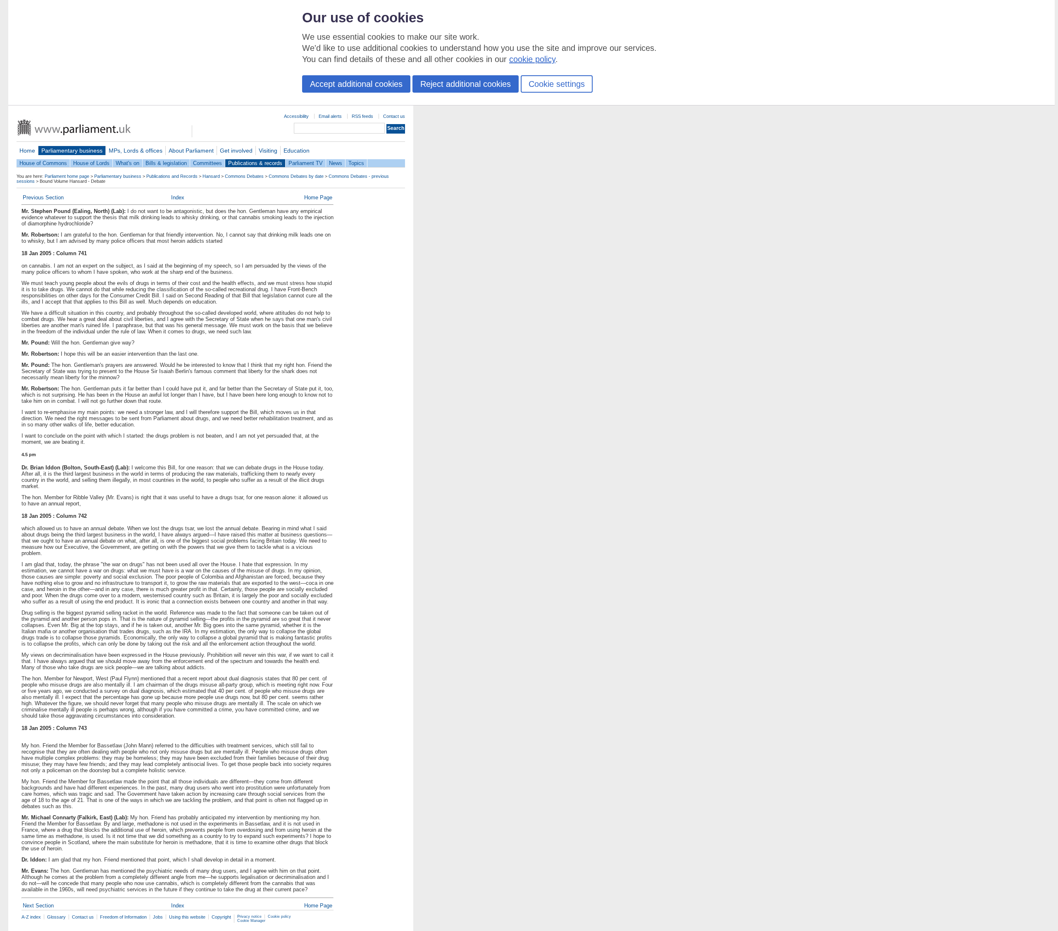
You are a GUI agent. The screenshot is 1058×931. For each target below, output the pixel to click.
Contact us (394, 116)
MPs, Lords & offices (135, 150)
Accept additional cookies (356, 84)
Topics (356, 163)
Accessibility (296, 116)
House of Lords (91, 163)
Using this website (187, 916)
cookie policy (532, 59)
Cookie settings (557, 84)
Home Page (318, 197)
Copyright (221, 916)
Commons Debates (244, 176)
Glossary (56, 916)
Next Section (38, 905)
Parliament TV (305, 163)
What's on (127, 163)
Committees (207, 163)
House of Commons (43, 163)
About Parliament (191, 150)
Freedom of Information (123, 916)
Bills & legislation (166, 163)
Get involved (236, 150)
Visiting (268, 150)
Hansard (211, 176)
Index (177, 197)
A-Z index (31, 916)
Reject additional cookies (465, 84)
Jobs (158, 916)
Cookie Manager (251, 921)
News (335, 163)
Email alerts (330, 116)
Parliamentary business (71, 150)
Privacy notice (249, 916)
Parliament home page (67, 176)
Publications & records (255, 163)
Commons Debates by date (296, 176)
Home (27, 150)
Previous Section (43, 197)
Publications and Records (172, 176)
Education (297, 150)
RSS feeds (362, 116)
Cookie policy (279, 916)
